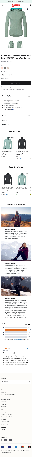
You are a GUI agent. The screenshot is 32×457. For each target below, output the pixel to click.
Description (5, 116)
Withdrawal (3, 406)
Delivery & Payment (5, 399)
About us (3, 429)
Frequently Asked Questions (8, 394)
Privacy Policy (4, 404)
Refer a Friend (4, 424)
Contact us (3, 392)
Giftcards (3, 419)
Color (2, 65)
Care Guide (5, 124)
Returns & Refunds (5, 397)
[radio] (2, 68)
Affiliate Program (5, 421)
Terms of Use (4, 401)
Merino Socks (4, 412)
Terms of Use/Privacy (7, 452)
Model (2, 78)
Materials (4, 120)
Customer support (20, 89)
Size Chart (6, 71)
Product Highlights (7, 96)
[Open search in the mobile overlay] (27, 5)
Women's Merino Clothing (7, 416)
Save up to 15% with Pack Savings (16, 1)
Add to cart (15, 83)
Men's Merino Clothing (6, 414)
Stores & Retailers (5, 432)
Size (2, 72)
